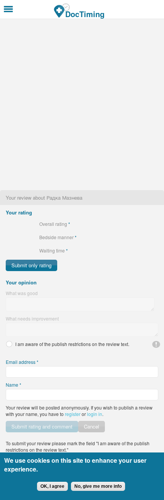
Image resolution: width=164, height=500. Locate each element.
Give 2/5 (15, 224)
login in (94, 414)
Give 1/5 (9, 224)
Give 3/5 (22, 224)
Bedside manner (58, 237)
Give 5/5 (35, 224)
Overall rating (54, 224)
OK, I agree (52, 486)
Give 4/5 (28, 224)
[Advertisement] (82, 104)
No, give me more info (98, 486)
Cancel (91, 426)
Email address (22, 362)
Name (13, 384)
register (72, 414)
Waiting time (53, 250)
